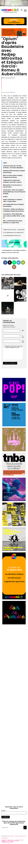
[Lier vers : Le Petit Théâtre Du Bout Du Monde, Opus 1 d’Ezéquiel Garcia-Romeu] (7, 308)
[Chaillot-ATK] (14, 550)
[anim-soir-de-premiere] (14, 624)
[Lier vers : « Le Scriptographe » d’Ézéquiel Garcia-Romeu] (20, 283)
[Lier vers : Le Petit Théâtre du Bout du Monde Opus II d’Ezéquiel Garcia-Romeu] (20, 295)
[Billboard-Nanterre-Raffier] (14, 6)
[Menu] (24, 10)
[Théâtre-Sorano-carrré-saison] (14, 401)
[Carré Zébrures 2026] (14, 525)
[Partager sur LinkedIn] (18, 262)
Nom (23, 331)
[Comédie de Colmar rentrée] (14, 451)
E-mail (23, 337)
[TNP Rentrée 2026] (14, 35)
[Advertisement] (14, 640)
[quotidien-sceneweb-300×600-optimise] (14, 599)
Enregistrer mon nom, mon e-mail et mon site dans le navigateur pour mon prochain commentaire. (13, 347)
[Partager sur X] (10, 262)
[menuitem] (20, 10)
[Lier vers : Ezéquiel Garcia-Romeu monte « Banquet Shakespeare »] (7, 295)
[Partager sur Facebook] (5, 262)
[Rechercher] (20, 10)
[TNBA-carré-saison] (14, 476)
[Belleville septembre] (14, 247)
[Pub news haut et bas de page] (14, 25)
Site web (23, 341)
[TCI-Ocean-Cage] (14, 500)
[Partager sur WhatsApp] (14, 262)
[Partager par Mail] (23, 262)
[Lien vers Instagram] (14, 267)
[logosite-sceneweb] (11, 10)
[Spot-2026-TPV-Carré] (14, 426)
